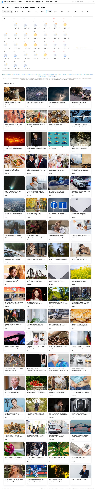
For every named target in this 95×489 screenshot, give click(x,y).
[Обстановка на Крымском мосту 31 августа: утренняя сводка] (80, 430)
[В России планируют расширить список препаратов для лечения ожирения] (80, 386)
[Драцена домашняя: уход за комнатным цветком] (58, 452)
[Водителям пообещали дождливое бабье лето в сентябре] (80, 364)
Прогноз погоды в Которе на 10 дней (72, 74)
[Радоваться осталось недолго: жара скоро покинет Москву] (14, 253)
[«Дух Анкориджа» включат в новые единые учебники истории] (36, 164)
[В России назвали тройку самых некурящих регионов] (80, 230)
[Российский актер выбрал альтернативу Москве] (14, 275)
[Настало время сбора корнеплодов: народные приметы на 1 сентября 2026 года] (36, 230)
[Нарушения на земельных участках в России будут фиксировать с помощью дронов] (80, 208)
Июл (55, 11)
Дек (88, 11)
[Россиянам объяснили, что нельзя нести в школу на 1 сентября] (58, 164)
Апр (36, 11)
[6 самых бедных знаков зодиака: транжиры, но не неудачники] (80, 253)
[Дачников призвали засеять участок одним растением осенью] (80, 275)
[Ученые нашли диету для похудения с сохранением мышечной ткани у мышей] (14, 164)
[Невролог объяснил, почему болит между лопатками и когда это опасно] (36, 186)
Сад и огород (42, 76)
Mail (2, 488)
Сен (69, 11)
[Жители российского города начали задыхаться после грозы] (58, 97)
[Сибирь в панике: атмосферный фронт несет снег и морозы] (80, 142)
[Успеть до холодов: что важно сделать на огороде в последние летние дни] (36, 408)
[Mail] (2, 1)
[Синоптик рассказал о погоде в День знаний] (14, 319)
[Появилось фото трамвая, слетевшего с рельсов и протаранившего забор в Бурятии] (80, 97)
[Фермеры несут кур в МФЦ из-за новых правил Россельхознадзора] (36, 120)
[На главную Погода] (6, 1)
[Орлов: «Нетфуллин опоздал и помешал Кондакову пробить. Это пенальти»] (36, 475)
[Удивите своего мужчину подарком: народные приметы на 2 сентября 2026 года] (14, 430)
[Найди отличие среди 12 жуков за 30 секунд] (58, 142)
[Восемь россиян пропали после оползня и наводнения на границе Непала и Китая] (14, 208)
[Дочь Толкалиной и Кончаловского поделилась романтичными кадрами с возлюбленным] (36, 297)
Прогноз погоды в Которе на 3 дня (11, 74)
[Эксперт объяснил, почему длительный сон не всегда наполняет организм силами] (58, 230)
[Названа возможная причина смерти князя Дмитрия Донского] (58, 253)
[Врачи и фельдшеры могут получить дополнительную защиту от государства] (58, 430)
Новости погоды (88, 74)
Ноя (82, 11)
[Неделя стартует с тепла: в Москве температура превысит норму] (14, 341)
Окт (75, 11)
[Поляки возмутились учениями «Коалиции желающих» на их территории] (80, 297)
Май (42, 11)
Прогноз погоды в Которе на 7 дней (52, 74)
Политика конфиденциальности (51, 488)
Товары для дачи (52, 76)
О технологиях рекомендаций (65, 488)
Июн (49, 11)
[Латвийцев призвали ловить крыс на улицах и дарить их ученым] (14, 97)
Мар (29, 11)
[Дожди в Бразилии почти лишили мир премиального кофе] (58, 341)
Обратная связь (75, 488)
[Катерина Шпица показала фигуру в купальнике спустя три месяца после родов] (14, 408)
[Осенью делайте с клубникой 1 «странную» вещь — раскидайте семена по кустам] (36, 386)
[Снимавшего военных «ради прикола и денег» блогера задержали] (58, 186)
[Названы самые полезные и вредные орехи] (58, 120)
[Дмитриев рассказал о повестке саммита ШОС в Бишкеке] (14, 297)
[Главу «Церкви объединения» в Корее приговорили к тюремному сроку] (36, 452)
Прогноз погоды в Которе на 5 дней (31, 74)
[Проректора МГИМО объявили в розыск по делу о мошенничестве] (36, 142)
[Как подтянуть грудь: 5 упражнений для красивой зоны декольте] (36, 364)
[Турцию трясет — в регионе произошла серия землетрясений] (80, 120)
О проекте (42, 488)
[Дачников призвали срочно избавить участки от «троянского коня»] (58, 297)
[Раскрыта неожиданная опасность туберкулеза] (58, 475)
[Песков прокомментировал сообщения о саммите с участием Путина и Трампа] (14, 386)
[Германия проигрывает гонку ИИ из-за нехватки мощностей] (80, 341)
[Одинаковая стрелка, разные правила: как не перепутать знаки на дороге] (58, 208)
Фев (23, 11)
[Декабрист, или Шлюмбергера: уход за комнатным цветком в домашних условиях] (14, 452)
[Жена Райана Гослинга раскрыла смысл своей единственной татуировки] (14, 475)
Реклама (11, 488)
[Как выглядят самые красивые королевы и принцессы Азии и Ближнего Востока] (36, 430)
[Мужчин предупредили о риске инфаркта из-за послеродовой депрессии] (36, 253)
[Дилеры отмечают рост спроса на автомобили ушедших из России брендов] (58, 319)
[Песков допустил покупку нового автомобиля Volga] (80, 186)
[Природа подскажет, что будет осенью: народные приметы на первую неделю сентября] (14, 120)
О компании (6, 488)
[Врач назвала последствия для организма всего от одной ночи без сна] (58, 408)
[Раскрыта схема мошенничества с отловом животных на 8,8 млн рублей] (80, 164)
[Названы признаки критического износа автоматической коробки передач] (80, 408)
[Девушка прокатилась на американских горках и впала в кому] (36, 275)
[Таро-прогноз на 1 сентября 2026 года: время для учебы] (14, 364)
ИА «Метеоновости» (90, 488)
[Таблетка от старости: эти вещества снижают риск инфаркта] (80, 452)
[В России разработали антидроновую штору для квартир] (58, 275)
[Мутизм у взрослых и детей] (80, 475)
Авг (62, 11)
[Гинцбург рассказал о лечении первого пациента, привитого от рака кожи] (58, 364)
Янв (16, 11)
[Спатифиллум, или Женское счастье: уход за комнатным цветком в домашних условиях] (36, 319)
